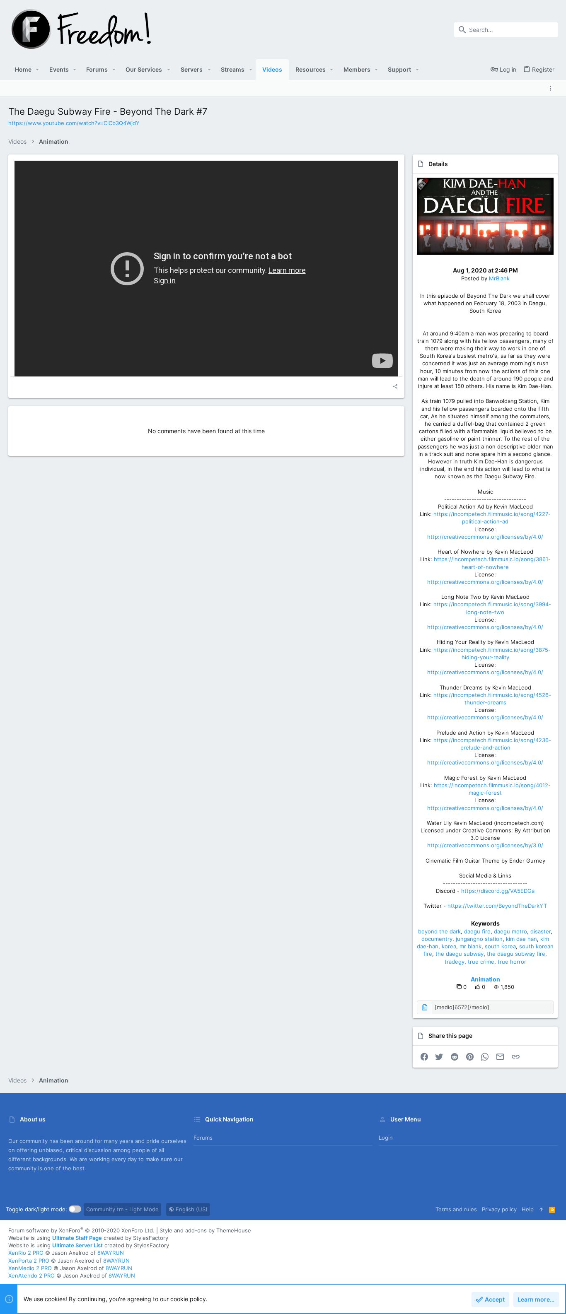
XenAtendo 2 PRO (31, 1275)
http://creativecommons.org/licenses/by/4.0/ (485, 536)
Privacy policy (499, 1209)
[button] (37, 69)
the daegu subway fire (516, 953)
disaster (540, 931)
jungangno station (479, 938)
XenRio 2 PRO (26, 1252)
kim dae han (521, 938)
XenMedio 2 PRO (30, 1268)
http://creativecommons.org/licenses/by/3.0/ (485, 845)
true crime (481, 961)
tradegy (454, 961)
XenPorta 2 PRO (28, 1260)
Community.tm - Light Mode (122, 1209)
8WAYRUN (110, 1252)
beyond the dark (439, 931)
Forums (203, 1137)
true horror (512, 961)
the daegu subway (459, 953)
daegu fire (477, 931)
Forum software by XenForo (81, 1230)
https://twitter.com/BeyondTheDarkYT (497, 905)
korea (449, 946)
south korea (500, 946)
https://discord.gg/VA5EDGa (498, 890)
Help (528, 1209)
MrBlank (499, 278)
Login (386, 1137)
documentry (436, 938)
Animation (485, 979)
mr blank (470, 946)
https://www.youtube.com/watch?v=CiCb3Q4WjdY (74, 123)
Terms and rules (456, 1209)
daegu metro (510, 931)
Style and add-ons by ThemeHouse (205, 1230)
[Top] (541, 1209)
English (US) (191, 1209)
